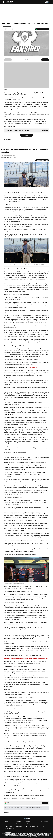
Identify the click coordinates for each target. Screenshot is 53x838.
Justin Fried (6, 157)
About (6, 821)
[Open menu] (3, 2)
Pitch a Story (19, 824)
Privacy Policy (29, 824)
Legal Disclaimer (20, 826)
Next (45, 59)
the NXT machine (32, 367)
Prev (8, 59)
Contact (28, 821)
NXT (9, 812)
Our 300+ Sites (44, 821)
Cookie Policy (8, 826)
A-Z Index (43, 826)
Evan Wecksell (7, 26)
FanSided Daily (9, 824)
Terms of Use (44, 824)
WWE (9, 139)
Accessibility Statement (32, 826)
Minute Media (8, 832)
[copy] (12, 29)
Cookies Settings (9, 828)
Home (5, 139)
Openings (18, 821)
